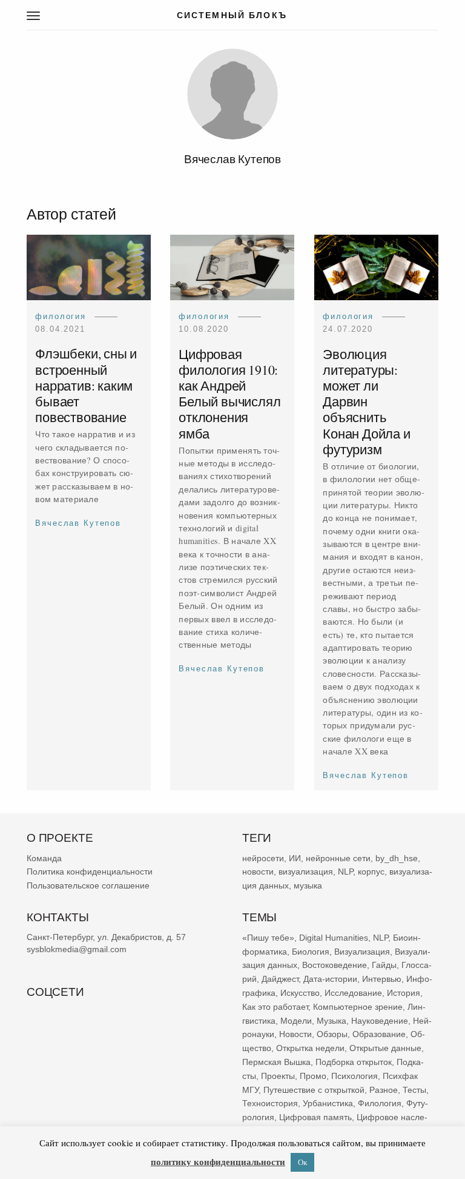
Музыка (331, 1020)
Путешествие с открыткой (313, 1089)
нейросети (263, 858)
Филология (60, 316)
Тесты (414, 1089)
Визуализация (362, 951)
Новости (295, 1034)
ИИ (295, 858)
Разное (383, 1089)
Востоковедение (334, 965)
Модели (296, 1020)
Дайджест (280, 979)
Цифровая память (315, 1117)
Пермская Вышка (276, 1062)
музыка (308, 885)
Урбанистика (328, 1103)
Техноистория (270, 1103)
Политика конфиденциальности (90, 871)
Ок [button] (302, 1162)
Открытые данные (385, 1048)
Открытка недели (310, 1048)
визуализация (306, 871)
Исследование (353, 993)
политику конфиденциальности (218, 1161)
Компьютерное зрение (358, 1007)
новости (258, 871)
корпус (371, 871)
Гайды (384, 965)
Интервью (381, 979)
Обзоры (332, 1034)
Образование (379, 1034)
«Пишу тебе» (268, 937)
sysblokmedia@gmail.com (77, 949)
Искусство (300, 993)
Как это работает (275, 1007)
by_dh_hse (396, 858)
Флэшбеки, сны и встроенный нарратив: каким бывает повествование (86, 385)
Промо (313, 1076)
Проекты (278, 1076)
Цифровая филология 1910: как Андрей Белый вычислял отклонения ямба (230, 393)
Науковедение (379, 1020)
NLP (345, 871)
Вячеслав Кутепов (78, 523)
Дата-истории (330, 979)
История (403, 993)
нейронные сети (338, 858)
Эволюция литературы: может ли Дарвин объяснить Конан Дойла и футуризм (366, 401)
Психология (354, 1076)
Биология (310, 951)
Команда (44, 858)
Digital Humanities (333, 937)
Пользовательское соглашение (88, 885)
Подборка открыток (353, 1062)
